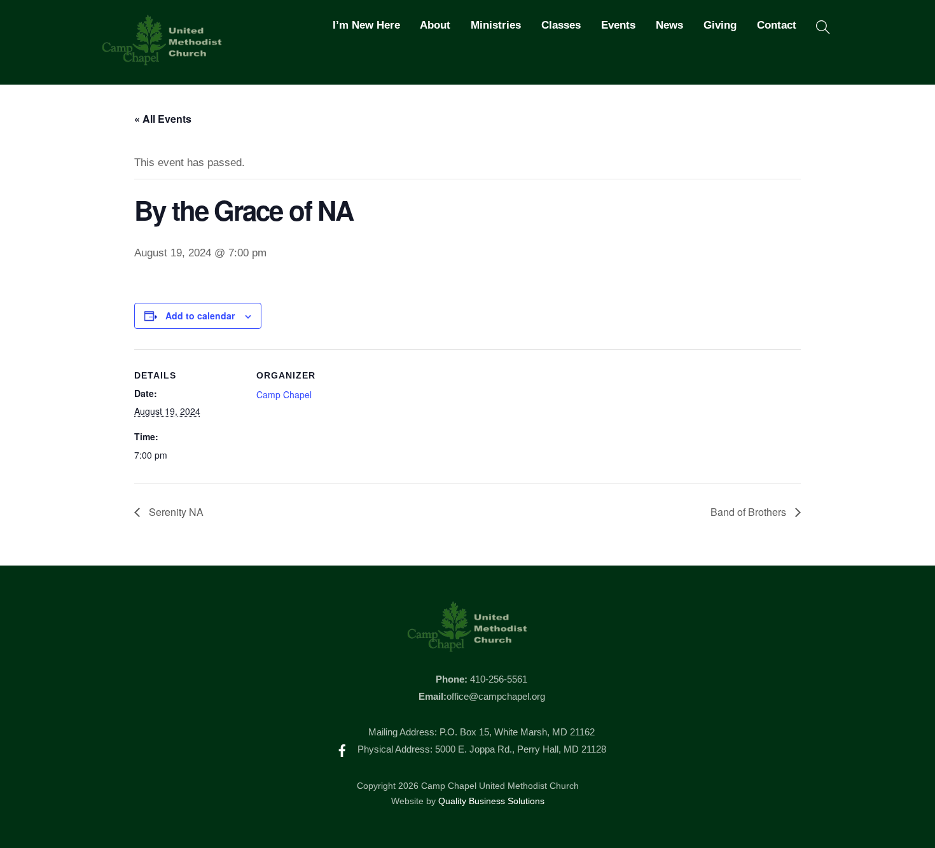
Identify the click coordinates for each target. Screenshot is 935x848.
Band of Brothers (749, 511)
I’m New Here (366, 25)
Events (618, 25)
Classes (561, 25)
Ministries (496, 25)
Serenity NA (175, 511)
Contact (776, 25)
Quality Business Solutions (491, 801)
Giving (720, 25)
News (669, 25)
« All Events (162, 118)
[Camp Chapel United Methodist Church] (162, 60)
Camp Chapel (284, 394)
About (435, 25)
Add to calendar (200, 315)
